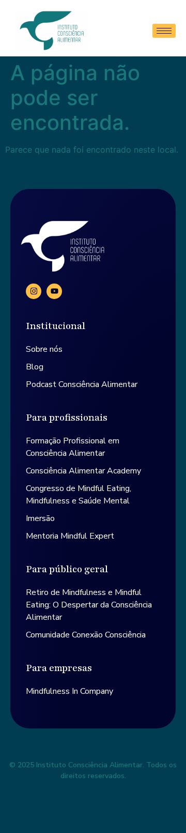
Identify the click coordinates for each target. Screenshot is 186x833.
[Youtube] (54, 291)
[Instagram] (33, 291)
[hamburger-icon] (164, 31)
